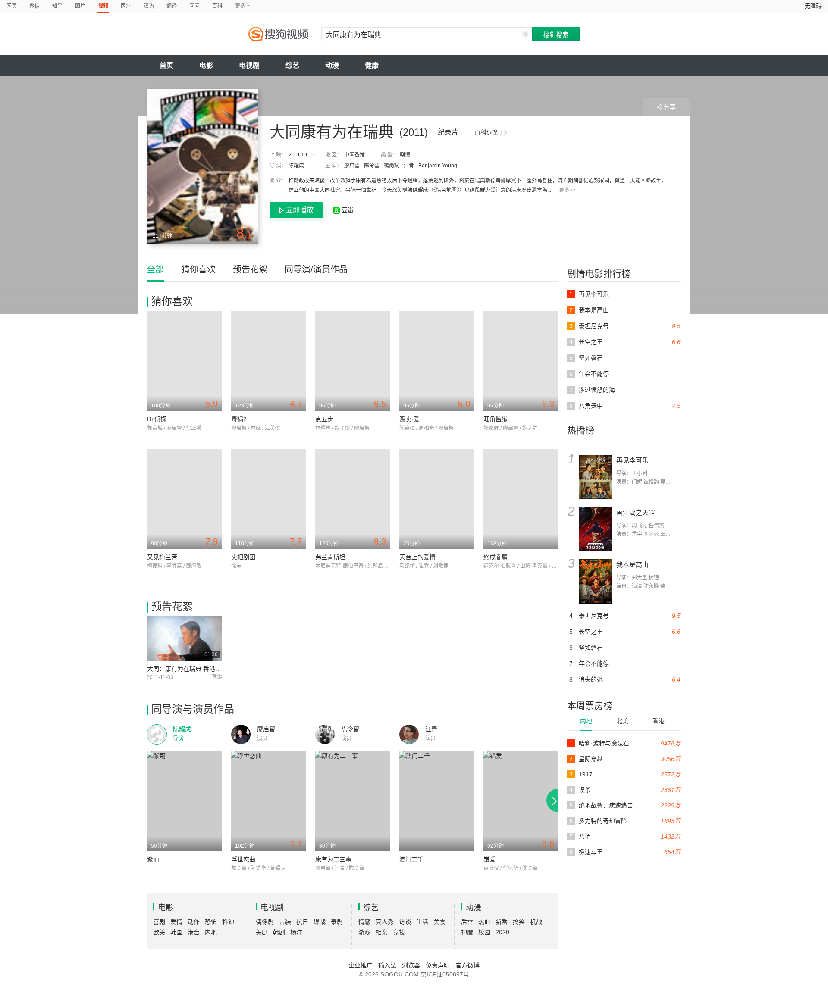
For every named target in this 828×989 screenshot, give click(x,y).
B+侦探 (156, 419)
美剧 (262, 932)
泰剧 (337, 921)
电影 (206, 65)
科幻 (228, 921)
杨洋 (296, 932)
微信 (34, 6)
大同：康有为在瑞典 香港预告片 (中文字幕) (205, 668)
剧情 (405, 155)
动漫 (332, 65)
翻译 (171, 6)
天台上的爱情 (417, 557)
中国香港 (354, 155)
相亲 (382, 932)
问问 (194, 6)
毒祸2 (239, 419)
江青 (409, 166)
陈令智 (372, 166)
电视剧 (249, 65)
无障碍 (813, 6)
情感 (364, 921)
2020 (502, 932)
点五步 (324, 419)
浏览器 (411, 965)
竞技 (399, 932)
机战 (536, 921)
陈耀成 (296, 166)
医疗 (126, 6)
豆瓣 (347, 210)
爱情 (176, 921)
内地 (586, 720)
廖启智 (352, 166)
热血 (484, 921)
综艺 (292, 65)
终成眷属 (495, 557)
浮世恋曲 (243, 859)
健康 (372, 65)
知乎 (57, 6)
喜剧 (159, 921)
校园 (484, 932)
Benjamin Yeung (437, 166)
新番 (502, 921)
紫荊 (153, 859)
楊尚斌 (391, 166)
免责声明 (438, 965)
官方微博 (467, 965)
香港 (658, 720)
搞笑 (519, 921)
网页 (11, 6)
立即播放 (300, 209)
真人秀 (385, 921)
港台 (194, 932)
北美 (622, 720)
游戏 (364, 932)
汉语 (149, 6)
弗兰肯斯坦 (330, 557)
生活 (422, 921)
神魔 (467, 932)
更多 (564, 190)
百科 (217, 6)
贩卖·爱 (409, 419)
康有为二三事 (333, 859)
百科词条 (486, 132)
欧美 (159, 932)
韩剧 (279, 932)
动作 (194, 921)
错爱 (489, 859)
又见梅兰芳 (162, 557)
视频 (103, 6)
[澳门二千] (436, 801)
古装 (285, 921)
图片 (80, 6)
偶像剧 (265, 921)
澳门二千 (411, 859)
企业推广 (360, 965)
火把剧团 (243, 557)
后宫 (467, 921)
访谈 (405, 921)
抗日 (302, 921)
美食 (439, 921)
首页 (166, 65)
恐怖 (211, 921)
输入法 (387, 965)
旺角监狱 (495, 419)
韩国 (176, 932)
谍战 (320, 921)
